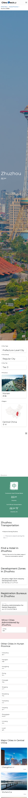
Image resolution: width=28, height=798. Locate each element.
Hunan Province (13, 7)
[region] (14, 454)
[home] (9, 2)
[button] (26, 2)
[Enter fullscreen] (26, 433)
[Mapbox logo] (3, 475)
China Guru (4, 7)
